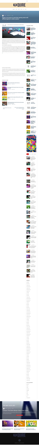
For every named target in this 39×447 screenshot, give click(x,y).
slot (23, 9)
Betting (19, 9)
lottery (25, 9)
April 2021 (28, 359)
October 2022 (28, 332)
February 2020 (28, 378)
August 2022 (28, 335)
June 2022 (28, 338)
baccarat (28, 384)
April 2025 (28, 295)
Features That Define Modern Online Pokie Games (13, 82)
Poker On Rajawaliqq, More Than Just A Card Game (33, 67)
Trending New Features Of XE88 (33, 103)
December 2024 (28, 298)
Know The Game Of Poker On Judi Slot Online (33, 62)
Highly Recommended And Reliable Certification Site (33, 80)
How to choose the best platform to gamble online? (33, 57)
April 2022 (28, 341)
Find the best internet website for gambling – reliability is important (33, 53)
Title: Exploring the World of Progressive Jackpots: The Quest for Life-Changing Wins (33, 43)
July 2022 (28, 337)
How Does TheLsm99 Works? (33, 75)
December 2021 (28, 347)
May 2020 (28, 374)
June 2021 (28, 356)
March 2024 (28, 307)
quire (5, 15)
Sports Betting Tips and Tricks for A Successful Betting (33, 71)
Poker (21, 9)
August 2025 (28, 291)
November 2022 (28, 331)
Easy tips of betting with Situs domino (33, 266)
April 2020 (28, 375)
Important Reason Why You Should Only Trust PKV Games (33, 112)
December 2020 (28, 365)
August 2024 (28, 301)
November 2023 (28, 313)
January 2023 (28, 328)
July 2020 (28, 372)
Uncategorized (28, 397)
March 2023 (28, 325)
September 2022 (29, 334)
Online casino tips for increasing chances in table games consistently (15, 92)
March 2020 (28, 377)
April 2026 (28, 282)
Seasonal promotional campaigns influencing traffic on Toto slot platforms (33, 132)
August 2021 (28, 353)
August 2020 (28, 371)
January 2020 (28, 380)
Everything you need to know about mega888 (33, 99)
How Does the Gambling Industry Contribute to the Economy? (33, 34)
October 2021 (28, 350)
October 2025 (28, 288)
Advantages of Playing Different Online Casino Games (33, 90)
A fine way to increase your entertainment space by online (33, 108)
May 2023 (28, 322)
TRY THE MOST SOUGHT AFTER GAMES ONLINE (33, 276)
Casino (16, 9)
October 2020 (28, 368)
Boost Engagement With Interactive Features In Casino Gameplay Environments (33, 122)
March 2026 (28, 283)
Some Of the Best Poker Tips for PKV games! (33, 271)
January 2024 (28, 310)
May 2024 (28, 304)
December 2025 (28, 286)
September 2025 (29, 289)
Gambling (14, 9)
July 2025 (28, 292)
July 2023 (28, 319)
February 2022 (28, 344)
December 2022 (28, 329)
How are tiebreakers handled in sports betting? (33, 38)
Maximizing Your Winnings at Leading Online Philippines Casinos (33, 29)
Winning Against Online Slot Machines (33, 47)
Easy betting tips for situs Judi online (33, 261)
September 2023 (29, 316)
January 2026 (28, 285)
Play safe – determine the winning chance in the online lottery (33, 94)
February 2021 (28, 362)
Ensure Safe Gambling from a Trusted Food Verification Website (33, 85)
